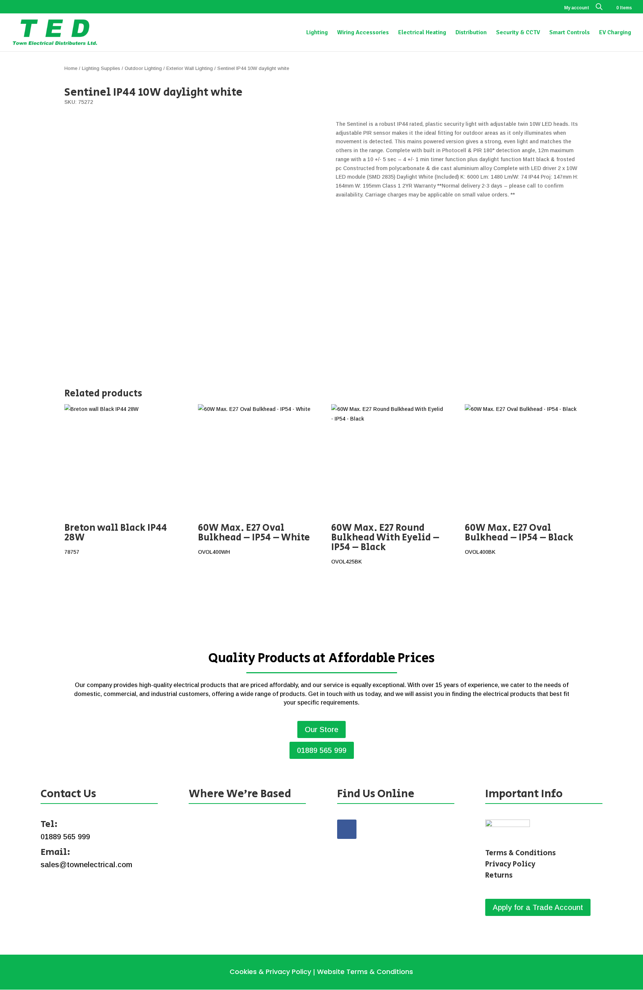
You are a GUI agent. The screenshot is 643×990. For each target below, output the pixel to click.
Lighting (317, 33)
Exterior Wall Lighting (189, 68)
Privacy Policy (510, 864)
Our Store (321, 729)
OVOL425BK (385, 543)
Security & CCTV (518, 33)
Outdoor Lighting (143, 68)
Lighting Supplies (101, 68)
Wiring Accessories (363, 33)
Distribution (471, 33)
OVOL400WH (254, 538)
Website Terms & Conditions (365, 971)
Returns (499, 875)
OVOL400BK (519, 538)
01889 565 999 (321, 750)
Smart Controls (569, 33)
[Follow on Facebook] (346, 829)
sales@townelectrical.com (86, 864)
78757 (115, 538)
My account (576, 8)
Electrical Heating (422, 33)
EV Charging (615, 33)
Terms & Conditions (520, 853)
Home (70, 68)
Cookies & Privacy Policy (270, 971)
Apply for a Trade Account (538, 907)
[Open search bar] (599, 8)
